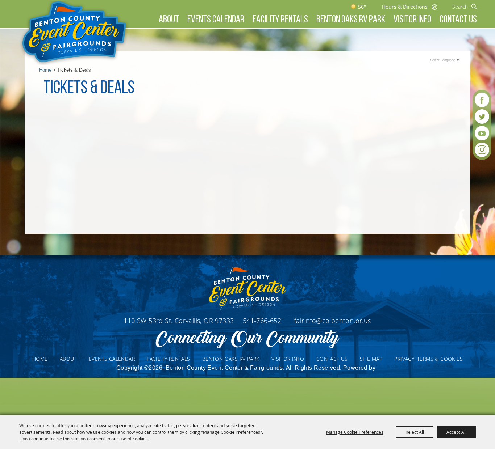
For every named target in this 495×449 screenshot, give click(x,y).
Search (474, 6)
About (169, 20)
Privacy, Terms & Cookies (428, 358)
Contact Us (458, 20)
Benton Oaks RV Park (350, 20)
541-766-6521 (265, 320)
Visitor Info (412, 20)
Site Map (371, 358)
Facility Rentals (280, 20)
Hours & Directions (405, 6)
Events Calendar (215, 20)
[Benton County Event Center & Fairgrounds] (74, 33)
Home (45, 70)
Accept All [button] (456, 432)
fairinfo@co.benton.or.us (332, 320)
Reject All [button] (414, 432)
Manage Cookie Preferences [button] (354, 432)
